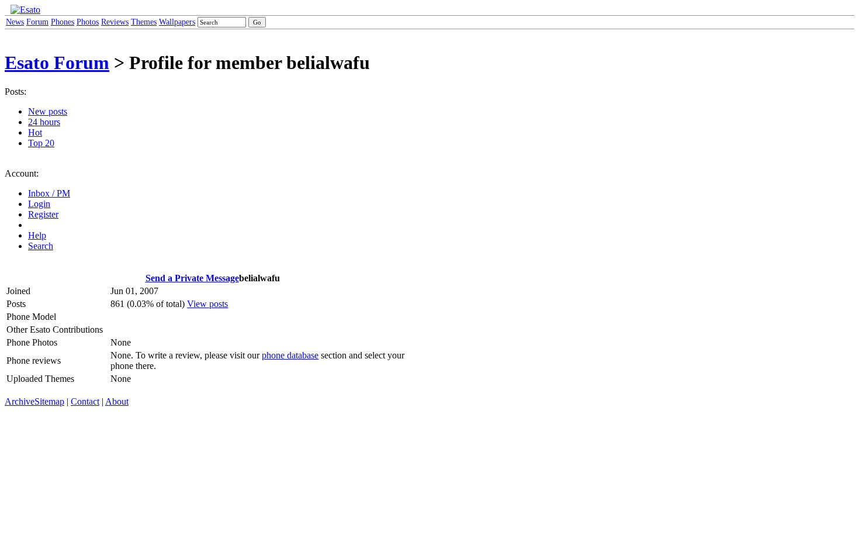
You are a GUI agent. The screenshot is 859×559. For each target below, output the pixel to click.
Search (40, 246)
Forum (37, 22)
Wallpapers (177, 22)
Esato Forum (57, 62)
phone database (290, 355)
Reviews (115, 22)
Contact (85, 401)
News (15, 22)
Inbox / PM (49, 193)
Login (39, 204)
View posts (207, 304)
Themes (144, 22)
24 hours (44, 122)
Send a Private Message (192, 278)
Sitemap (49, 401)
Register (43, 214)
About (117, 401)
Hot (35, 132)
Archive (19, 401)
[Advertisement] (467, 186)
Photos (88, 22)
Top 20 (41, 143)
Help (37, 235)
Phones (62, 22)
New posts (47, 111)
